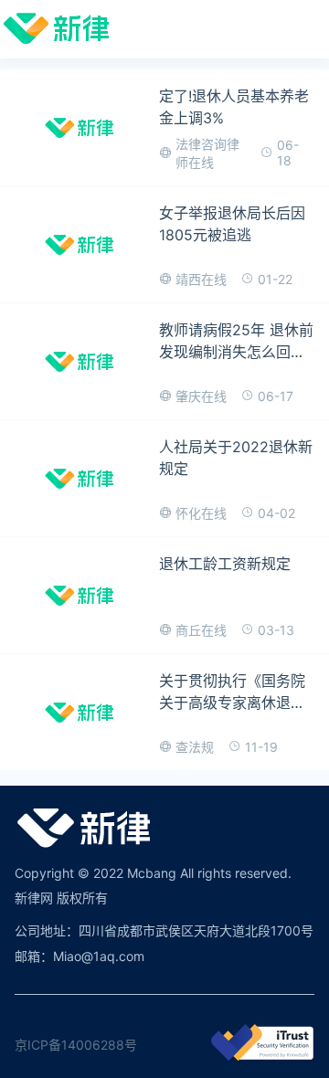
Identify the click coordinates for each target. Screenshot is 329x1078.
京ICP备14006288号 (76, 1044)
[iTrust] (262, 1055)
